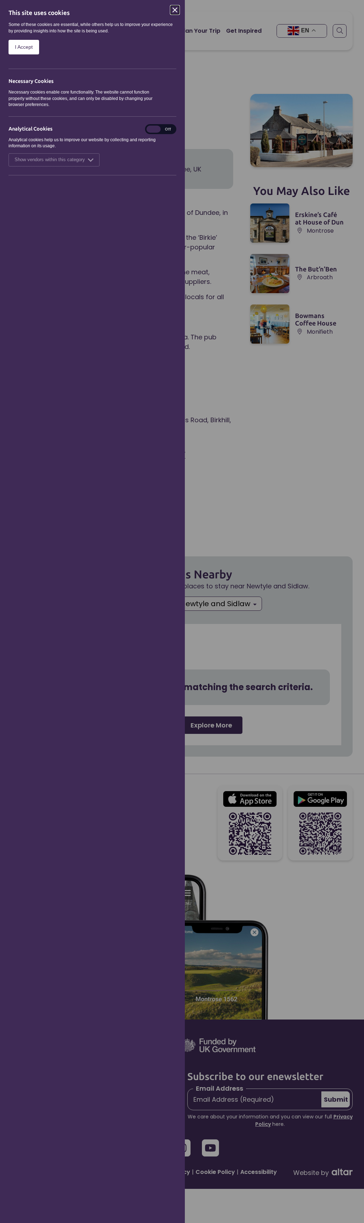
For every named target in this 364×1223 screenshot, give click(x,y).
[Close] (175, 10)
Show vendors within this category (50, 159)
